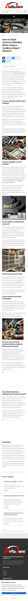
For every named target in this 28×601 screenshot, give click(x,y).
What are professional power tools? (14, 495)
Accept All (14, 593)
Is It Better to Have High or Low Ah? (13, 481)
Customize (14, 595)
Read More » (6, 490)
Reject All (14, 598)
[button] (14, 16)
